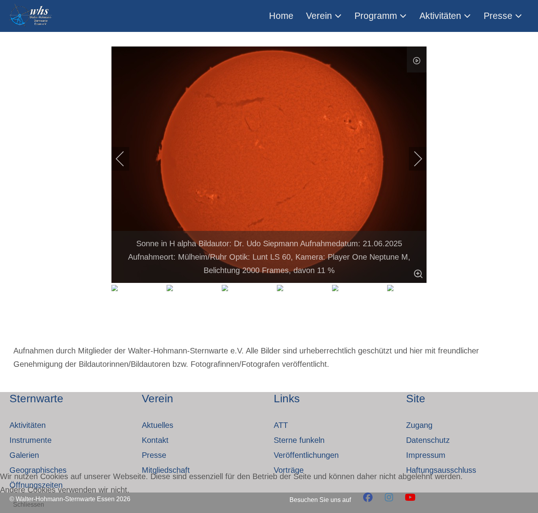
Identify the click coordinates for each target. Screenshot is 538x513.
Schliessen (28, 504)
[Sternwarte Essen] (31, 16)
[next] (413, 158)
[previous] (125, 158)
